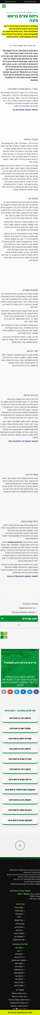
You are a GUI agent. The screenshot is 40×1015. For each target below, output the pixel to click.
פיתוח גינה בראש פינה (20, 748)
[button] (4, 6)
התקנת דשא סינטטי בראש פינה (20, 789)
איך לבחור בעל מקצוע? (27, 608)
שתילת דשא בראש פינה (20, 738)
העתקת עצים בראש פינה (20, 820)
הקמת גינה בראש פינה (20, 800)
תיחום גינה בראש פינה (20, 718)
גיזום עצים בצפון (22, 12)
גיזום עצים (29, 12)
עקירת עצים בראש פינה (20, 759)
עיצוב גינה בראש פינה (20, 769)
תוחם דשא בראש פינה (20, 728)
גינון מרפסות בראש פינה (20, 810)
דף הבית (36, 12)
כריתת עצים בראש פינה (20, 779)
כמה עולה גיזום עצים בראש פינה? (23, 612)
